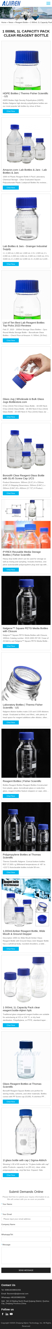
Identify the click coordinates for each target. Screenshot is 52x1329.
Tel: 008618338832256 (11, 1290)
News (11, 22)
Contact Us (8, 1285)
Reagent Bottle (21, 22)
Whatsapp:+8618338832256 (13, 1297)
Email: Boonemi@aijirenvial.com (14, 1294)
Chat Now (11, 111)
